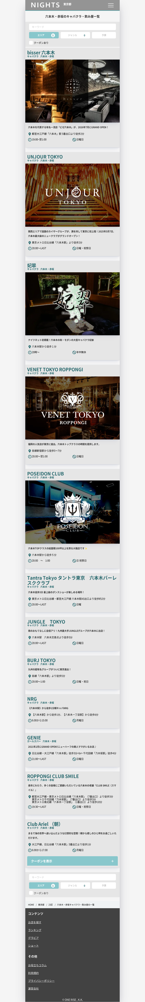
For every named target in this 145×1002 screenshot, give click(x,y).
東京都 (41, 904)
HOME (31, 904)
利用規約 (33, 973)
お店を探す (34, 922)
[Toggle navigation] (110, 5)
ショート (33, 945)
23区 (51, 904)
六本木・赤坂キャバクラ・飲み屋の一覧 (75, 904)
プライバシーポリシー (41, 981)
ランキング (34, 930)
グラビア (33, 938)
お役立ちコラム (37, 965)
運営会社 (33, 988)
